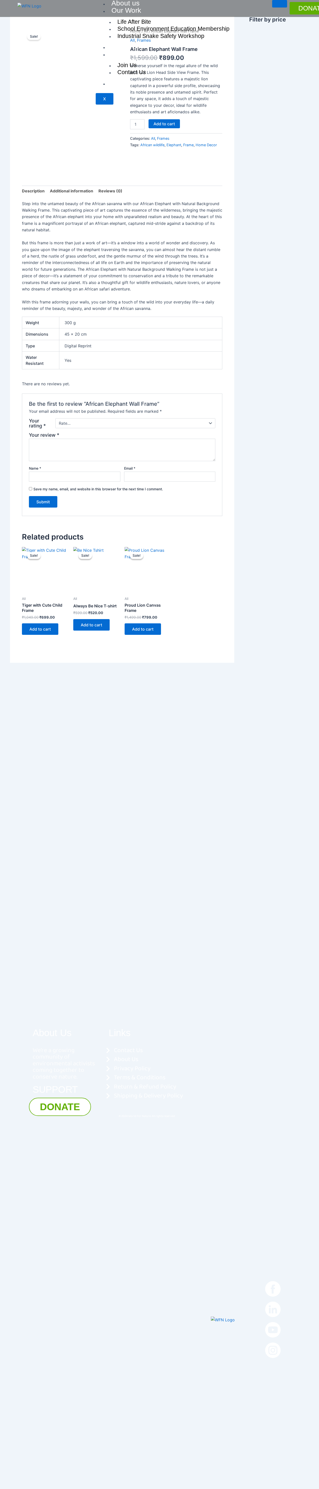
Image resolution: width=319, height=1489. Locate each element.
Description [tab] (33, 190)
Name (35, 468)
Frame (188, 145)
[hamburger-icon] (279, 3)
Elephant (173, 145)
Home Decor (206, 145)
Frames (163, 138)
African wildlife (152, 145)
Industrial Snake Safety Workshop (160, 36)
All (153, 138)
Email (129, 468)
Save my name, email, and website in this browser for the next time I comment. (98, 489)
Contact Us (131, 72)
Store (119, 83)
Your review (44, 435)
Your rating (37, 423)
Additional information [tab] (71, 190)
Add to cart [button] (40, 629)
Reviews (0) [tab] (110, 190)
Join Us (123, 54)
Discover (125, 46)
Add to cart (164, 123)
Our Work (126, 10)
